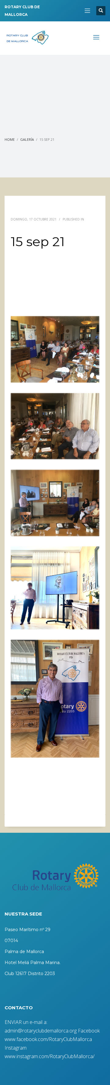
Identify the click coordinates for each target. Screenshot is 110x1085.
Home (10, 139)
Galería (27, 139)
